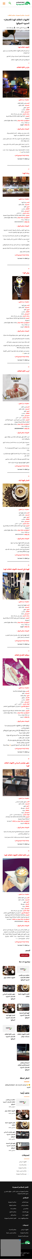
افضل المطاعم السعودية (10, 1218)
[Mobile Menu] (4, 3)
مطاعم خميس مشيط (22, 1171)
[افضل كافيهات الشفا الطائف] (22, 1125)
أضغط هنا (9, 821)
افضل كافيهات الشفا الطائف (23, 995)
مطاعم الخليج (13, 1212)
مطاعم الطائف (24, 955)
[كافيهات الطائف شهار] (22, 1115)
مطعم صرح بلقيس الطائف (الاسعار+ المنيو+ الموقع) (24, 977)
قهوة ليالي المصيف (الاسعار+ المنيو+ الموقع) (24, 1015)
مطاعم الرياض (24, 1205)
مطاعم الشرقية (12, 1205)
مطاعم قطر (13, 1215)
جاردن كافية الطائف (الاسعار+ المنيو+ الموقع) (10, 1036)
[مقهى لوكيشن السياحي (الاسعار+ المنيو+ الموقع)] (22, 1135)
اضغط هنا (20, 159)
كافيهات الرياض (23, 1162)
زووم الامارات (25, 1212)
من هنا (22, 123)
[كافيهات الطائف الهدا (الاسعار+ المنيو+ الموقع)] (16, 37)
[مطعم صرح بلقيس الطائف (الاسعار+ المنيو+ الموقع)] (22, 1102)
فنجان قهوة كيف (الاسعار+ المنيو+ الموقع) (10, 1017)
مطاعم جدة (13, 1209)
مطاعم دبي (25, 1209)
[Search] (9, 3)
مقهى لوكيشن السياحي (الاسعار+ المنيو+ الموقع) (9, 996)
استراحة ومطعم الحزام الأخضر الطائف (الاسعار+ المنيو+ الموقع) (23, 1066)
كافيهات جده (25, 1215)
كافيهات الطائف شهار (9, 978)
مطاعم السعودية (23, 1168)
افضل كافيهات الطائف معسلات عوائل (23, 1035)
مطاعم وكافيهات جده (23, 1218)
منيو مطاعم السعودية (21, 1174)
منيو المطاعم (25, 1202)
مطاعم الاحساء (23, 1165)
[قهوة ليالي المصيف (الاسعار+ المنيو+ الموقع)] (22, 1146)
